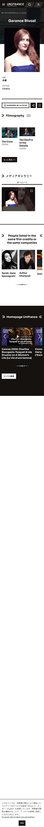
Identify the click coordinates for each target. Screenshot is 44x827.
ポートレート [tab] (22, 182)
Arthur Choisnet (25, 274)
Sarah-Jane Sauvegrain (9, 275)
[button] (31, 191)
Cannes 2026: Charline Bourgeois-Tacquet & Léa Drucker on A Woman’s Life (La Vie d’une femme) (17, 353)
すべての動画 (9, 376)
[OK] (22, 823)
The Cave (7, 141)
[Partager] (33, 105)
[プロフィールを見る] (38, 4)
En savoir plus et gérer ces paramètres (18, 817)
